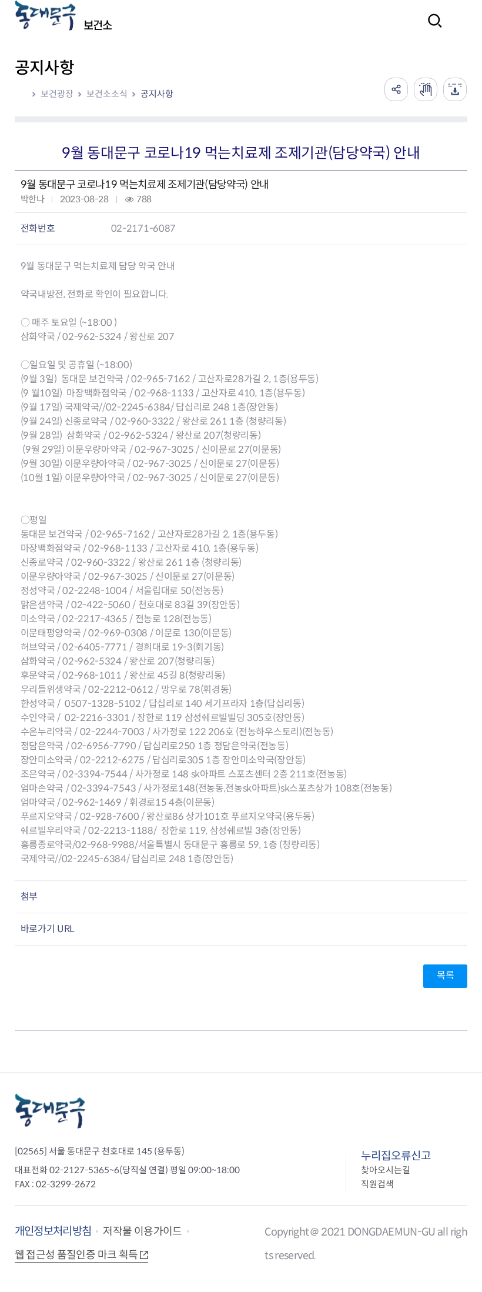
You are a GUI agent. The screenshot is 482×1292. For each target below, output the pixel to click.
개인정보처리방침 (53, 1231)
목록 (445, 975)
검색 (431, 28)
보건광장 (57, 93)
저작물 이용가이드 (142, 1231)
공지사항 (156, 93)
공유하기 (396, 89)
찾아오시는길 (385, 1170)
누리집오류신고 (396, 1156)
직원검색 (377, 1184)
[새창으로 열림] (425, 89)
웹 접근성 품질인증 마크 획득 (76, 1254)
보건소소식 (107, 93)
